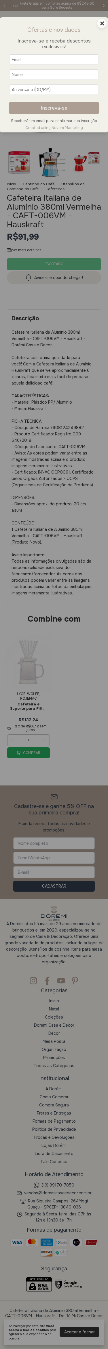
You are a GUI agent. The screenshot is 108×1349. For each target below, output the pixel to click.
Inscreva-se (54, 108)
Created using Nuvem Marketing (54, 127)
